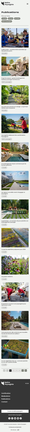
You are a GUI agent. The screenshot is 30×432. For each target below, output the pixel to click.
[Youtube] (15, 418)
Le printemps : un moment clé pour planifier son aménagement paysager (14, 221)
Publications (5, 399)
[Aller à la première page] (4, 370)
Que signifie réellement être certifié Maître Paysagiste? (13, 135)
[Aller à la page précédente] (7, 370)
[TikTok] (21, 418)
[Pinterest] (18, 418)
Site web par (13, 430)
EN (28, 383)
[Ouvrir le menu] (27, 4)
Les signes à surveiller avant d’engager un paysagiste (13, 192)
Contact (4, 401)
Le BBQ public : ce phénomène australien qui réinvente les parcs (13, 50)
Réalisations (5, 396)
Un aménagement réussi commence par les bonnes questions (13, 164)
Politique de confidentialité (15, 427)
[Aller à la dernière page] (25, 370)
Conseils (4, 18)
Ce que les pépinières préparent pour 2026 (13, 249)
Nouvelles (17, 18)
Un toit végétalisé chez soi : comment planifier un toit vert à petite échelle (14, 361)
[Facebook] (9, 418)
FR (26, 383)
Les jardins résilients (7, 276)
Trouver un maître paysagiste (15, 411)
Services (10, 18)
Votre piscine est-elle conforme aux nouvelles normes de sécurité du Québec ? (14, 333)
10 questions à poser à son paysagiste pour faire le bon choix (13, 304)
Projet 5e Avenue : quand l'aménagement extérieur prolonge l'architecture (13, 78)
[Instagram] (12, 418)
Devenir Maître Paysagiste (15, 415)
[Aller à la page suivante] (22, 370)
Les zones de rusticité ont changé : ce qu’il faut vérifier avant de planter (14, 107)
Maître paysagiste (6, 21)
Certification (5, 393)
